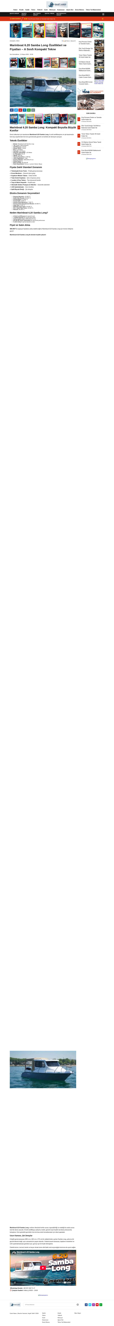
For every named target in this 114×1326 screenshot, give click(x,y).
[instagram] (93, 1304)
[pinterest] (25, 110)
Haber (15, 10)
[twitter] (16, 110)
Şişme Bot (69, 10)
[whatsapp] (100, 1304)
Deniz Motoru (79, 10)
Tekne (33, 10)
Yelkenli (39, 10)
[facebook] (12, 110)
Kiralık (21, 10)
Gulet (46, 10)
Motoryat (52, 10)
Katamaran (61, 10)
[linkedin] (20, 110)
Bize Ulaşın (78, 1313)
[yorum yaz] (33, 110)
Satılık (27, 10)
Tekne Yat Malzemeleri (93, 10)
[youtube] (97, 1304)
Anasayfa (12, 41)
